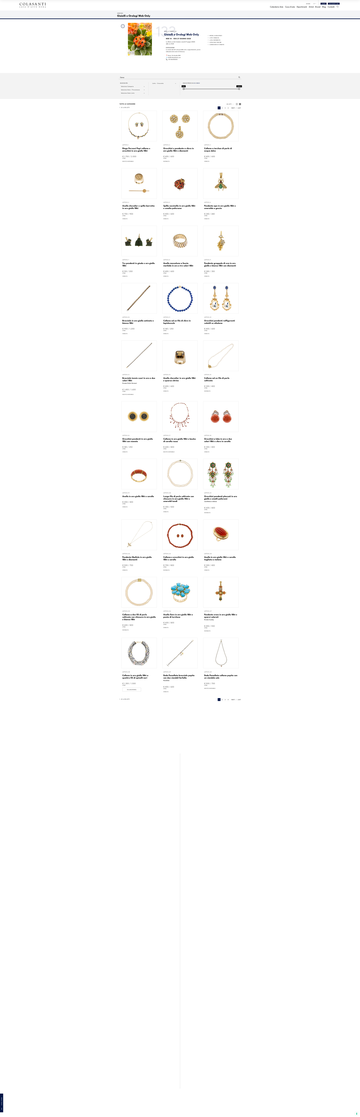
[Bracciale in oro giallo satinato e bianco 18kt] (139, 298)
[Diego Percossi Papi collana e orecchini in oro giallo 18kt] (139, 126)
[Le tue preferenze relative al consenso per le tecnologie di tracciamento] (356, 1114)
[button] (314, 3)
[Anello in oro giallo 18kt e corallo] (139, 474)
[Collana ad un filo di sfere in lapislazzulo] (180, 298)
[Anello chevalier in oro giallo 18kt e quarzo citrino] (180, 355)
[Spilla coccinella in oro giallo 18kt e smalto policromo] (180, 183)
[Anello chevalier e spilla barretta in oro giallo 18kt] (139, 183)
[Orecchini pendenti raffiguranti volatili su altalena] (220, 298)
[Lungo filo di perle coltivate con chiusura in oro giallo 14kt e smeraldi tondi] (180, 474)
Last (239, 108)
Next (233, 108)
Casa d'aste (290, 6)
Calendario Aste (276, 6)
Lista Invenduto (215, 40)
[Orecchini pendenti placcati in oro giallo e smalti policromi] (220, 474)
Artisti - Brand (314, 6)
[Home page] (32, 5)
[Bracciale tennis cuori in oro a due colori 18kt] (139, 355)
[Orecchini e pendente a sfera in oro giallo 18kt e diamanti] (180, 126)
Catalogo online (215, 42)
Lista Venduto (214, 38)
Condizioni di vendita (217, 44)
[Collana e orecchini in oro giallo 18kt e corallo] (180, 535)
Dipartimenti (302, 6)
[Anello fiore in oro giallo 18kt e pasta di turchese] (180, 592)
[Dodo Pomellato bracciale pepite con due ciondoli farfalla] (180, 653)
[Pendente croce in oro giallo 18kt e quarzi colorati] (220, 592)
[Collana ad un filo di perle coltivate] (220, 355)
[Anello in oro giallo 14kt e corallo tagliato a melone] (220, 535)
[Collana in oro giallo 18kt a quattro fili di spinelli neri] (139, 653)
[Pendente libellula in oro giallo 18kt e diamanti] (139, 535)
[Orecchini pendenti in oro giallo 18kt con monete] (139, 416)
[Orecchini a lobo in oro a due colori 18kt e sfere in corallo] (220, 416)
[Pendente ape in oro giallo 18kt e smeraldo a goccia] (220, 183)
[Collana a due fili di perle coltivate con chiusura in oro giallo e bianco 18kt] (139, 592)
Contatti (331, 6)
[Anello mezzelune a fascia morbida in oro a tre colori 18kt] (180, 241)
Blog (324, 6)
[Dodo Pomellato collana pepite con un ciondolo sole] (220, 653)
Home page (120, 13)
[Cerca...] (239, 77)
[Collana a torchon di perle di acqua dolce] (220, 126)
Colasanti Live (334, 3)
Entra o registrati (216, 35)
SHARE (308, 3)
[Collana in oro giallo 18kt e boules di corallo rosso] (180, 416)
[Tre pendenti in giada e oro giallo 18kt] (139, 241)
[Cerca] (337, 6)
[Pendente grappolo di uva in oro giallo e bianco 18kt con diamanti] (220, 241)
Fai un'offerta (131, 689)
